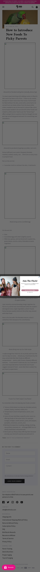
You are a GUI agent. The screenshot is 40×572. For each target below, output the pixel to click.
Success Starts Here (30, 290)
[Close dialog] (39, 277)
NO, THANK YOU (30, 292)
